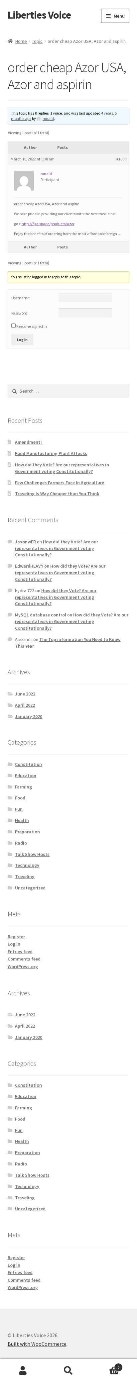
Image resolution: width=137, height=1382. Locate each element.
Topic (37, 41)
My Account (23, 1370)
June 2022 (25, 694)
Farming (23, 787)
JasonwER (25, 542)
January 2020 (28, 716)
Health (22, 820)
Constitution (28, 764)
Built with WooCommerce (37, 1343)
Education (25, 776)
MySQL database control (40, 615)
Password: (19, 313)
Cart (105, 1365)
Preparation (27, 832)
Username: (20, 297)
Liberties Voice (39, 15)
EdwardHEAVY (29, 566)
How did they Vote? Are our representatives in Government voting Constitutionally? (62, 468)
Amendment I (29, 442)
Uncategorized (30, 888)
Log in (14, 944)
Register (16, 937)
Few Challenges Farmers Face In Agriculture (59, 483)
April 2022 (25, 705)
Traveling (25, 876)
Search (68, 1370)
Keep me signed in (31, 326)
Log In (22, 339)
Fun (19, 809)
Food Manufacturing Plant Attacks (51, 453)
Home (21, 41)
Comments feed (24, 959)
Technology (27, 865)
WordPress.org (23, 966)
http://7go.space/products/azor (48, 223)
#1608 (121, 158)
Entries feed (20, 952)
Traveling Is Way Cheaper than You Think (57, 494)
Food (20, 798)
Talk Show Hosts (32, 854)
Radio (21, 843)
